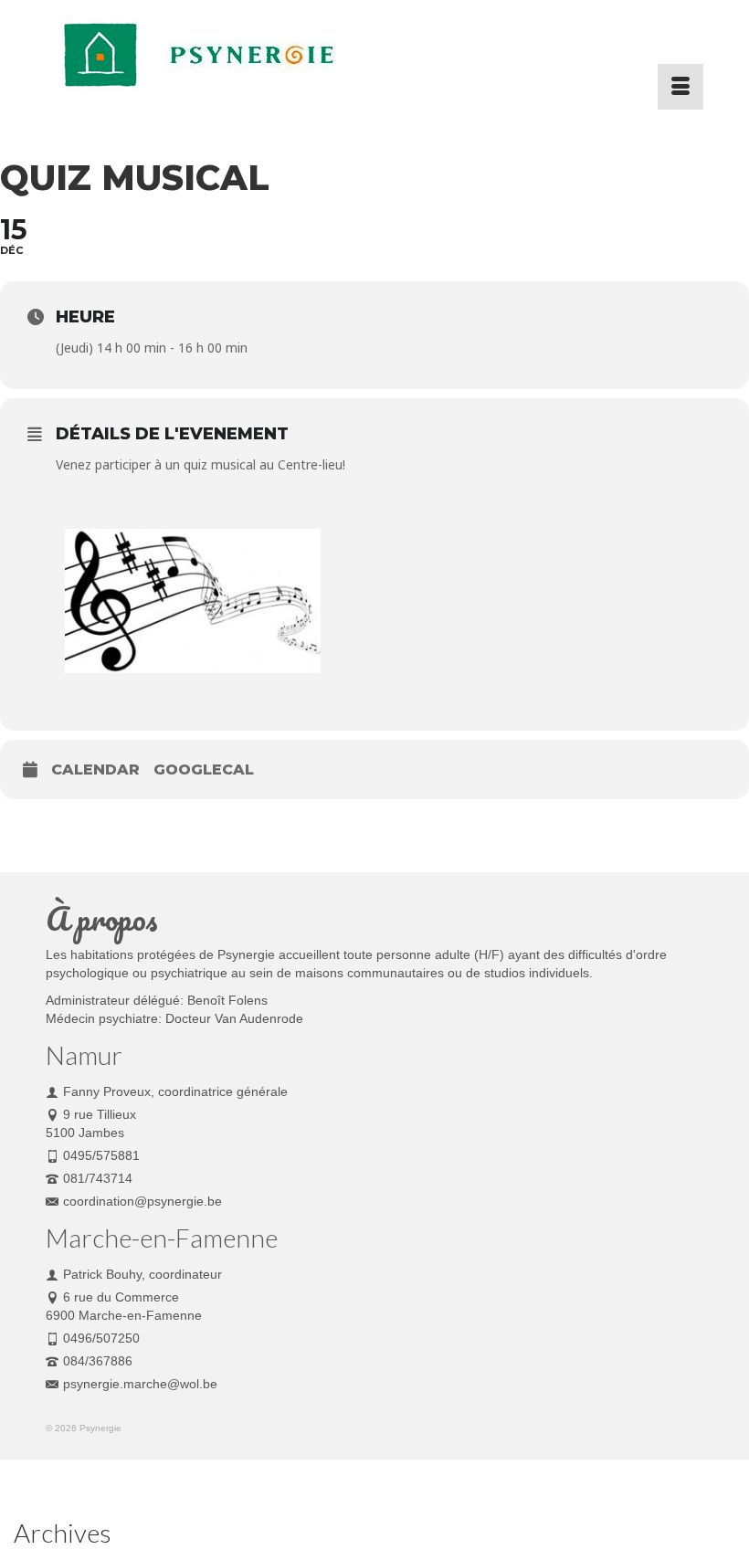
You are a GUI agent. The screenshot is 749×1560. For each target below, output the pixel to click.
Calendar (95, 769)
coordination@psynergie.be (142, 1201)
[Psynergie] (374, 55)
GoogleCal (203, 769)
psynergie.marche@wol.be (140, 1383)
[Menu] (680, 87)
